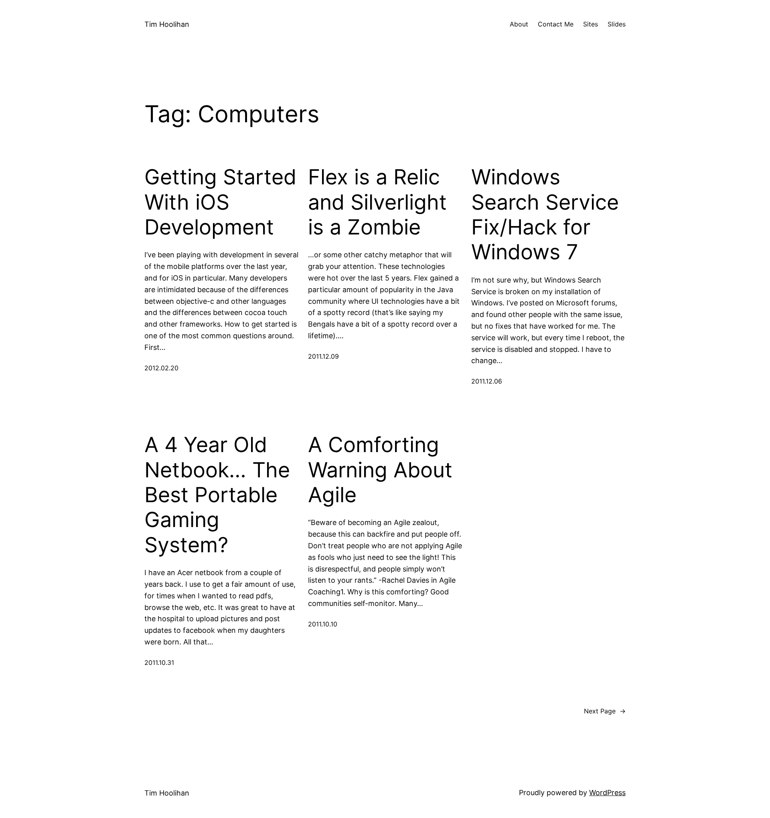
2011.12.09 (323, 356)
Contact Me (555, 24)
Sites (590, 24)
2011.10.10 (322, 624)
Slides (617, 24)
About (519, 24)
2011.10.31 (159, 662)
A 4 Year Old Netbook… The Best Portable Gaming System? (217, 494)
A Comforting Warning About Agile (380, 469)
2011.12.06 (486, 381)
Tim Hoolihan (166, 24)
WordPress (607, 792)
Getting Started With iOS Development (220, 202)
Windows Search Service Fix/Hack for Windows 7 (545, 215)
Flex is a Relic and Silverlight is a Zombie (377, 202)
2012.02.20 (161, 368)
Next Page (605, 711)
